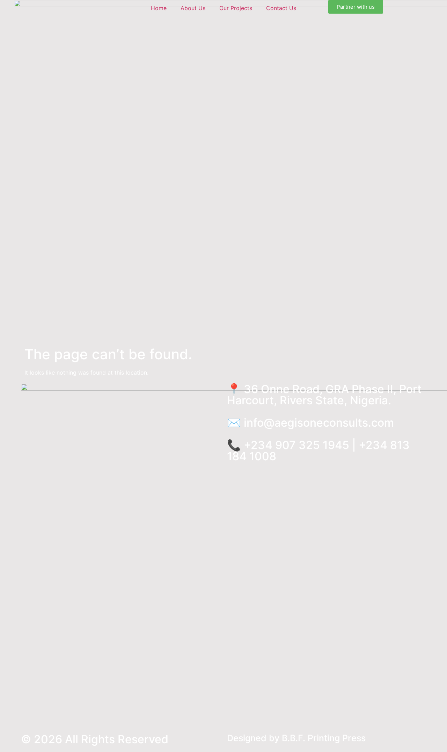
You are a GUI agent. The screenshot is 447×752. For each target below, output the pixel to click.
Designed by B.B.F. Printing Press (296, 738)
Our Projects (235, 8)
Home (159, 8)
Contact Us (281, 8)
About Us (193, 8)
